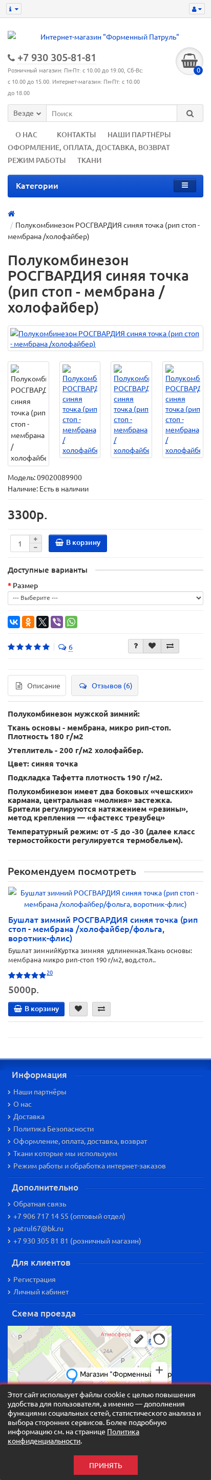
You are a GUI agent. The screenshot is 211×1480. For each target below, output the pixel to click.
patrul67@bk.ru (38, 1228)
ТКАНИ (89, 160)
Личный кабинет (41, 1291)
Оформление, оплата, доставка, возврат (80, 1140)
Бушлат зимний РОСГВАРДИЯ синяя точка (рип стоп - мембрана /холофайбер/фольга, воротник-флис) (103, 929)
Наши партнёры (40, 1091)
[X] (42, 622)
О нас (22, 1103)
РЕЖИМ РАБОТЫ (37, 160)
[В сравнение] (170, 646)
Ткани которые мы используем (65, 1153)
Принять (105, 1465)
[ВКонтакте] (14, 622)
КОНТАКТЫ (76, 134)
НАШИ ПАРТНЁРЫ (139, 134)
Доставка (29, 1116)
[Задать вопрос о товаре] (135, 646)
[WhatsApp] (71, 622)
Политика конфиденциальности (73, 1436)
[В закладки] (152, 646)
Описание (43, 685)
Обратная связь (39, 1203)
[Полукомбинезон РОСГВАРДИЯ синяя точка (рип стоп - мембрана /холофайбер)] (105, 338)
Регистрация (34, 1279)
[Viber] (57, 622)
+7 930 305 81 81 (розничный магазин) (77, 1240)
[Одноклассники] (28, 622)
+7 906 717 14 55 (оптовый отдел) (69, 1215)
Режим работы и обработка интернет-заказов (89, 1165)
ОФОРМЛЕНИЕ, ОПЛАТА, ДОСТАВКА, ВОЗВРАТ (89, 147)
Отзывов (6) (112, 685)
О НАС (26, 134)
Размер (25, 585)
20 (50, 972)
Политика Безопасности (53, 1128)
